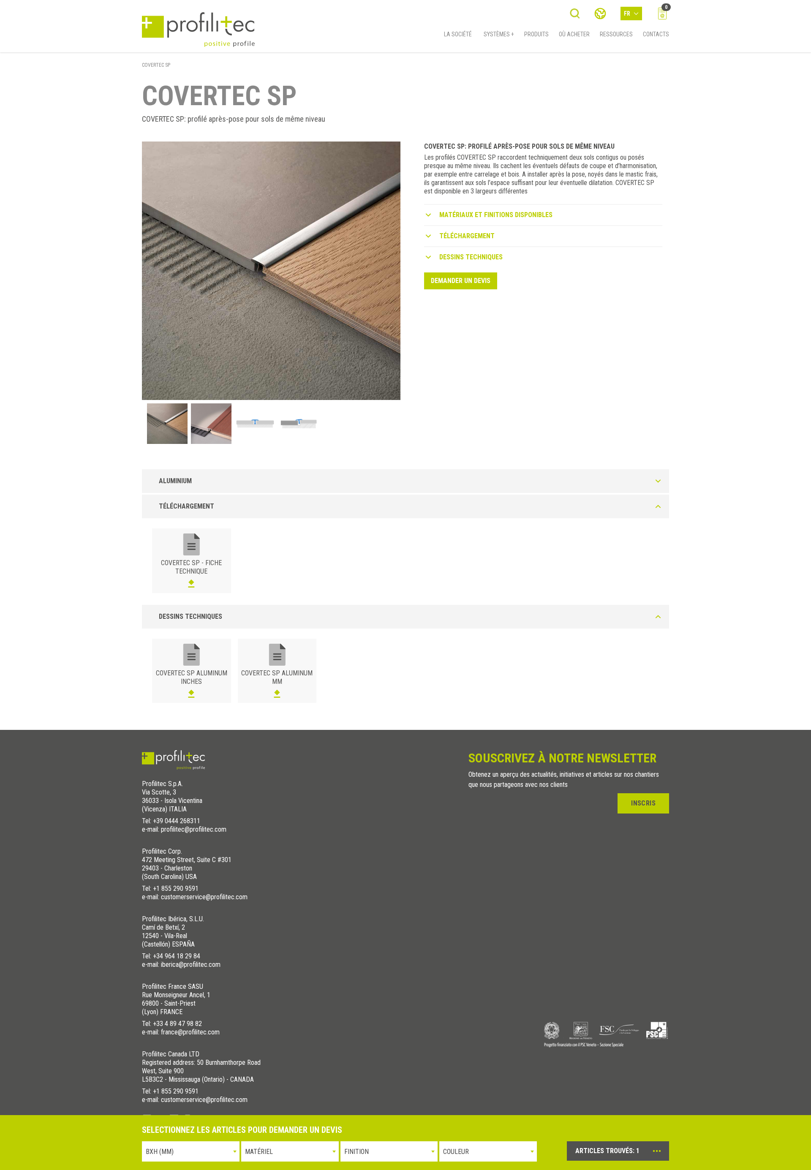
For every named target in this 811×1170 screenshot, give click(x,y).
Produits (536, 34)
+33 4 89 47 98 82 (177, 1024)
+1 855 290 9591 (176, 888)
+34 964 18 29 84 (176, 956)
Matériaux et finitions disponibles (495, 215)
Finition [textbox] (356, 1152)
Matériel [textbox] (259, 1152)
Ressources (616, 34)
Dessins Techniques (471, 257)
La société (458, 34)
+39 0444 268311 (176, 821)
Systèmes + (499, 34)
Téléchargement (467, 236)
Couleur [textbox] (456, 1152)
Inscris (643, 803)
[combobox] (190, 1151)
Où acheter (574, 34)
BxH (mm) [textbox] (160, 1152)
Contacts (656, 34)
